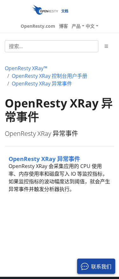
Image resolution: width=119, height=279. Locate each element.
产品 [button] (76, 26)
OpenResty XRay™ (26, 68)
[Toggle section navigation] (106, 46)
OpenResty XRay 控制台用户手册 (49, 75)
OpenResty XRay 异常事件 (42, 83)
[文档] (45, 9)
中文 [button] (90, 26)
